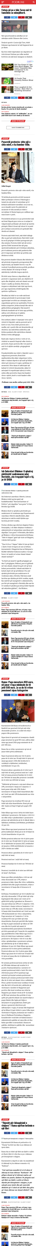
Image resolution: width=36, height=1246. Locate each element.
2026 (10, 392)
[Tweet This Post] (14, 17)
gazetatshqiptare (14, 1037)
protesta (26, 392)
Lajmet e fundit (17, 392)
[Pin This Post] (21, 17)
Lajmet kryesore (7, 1038)
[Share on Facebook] (7, 17)
